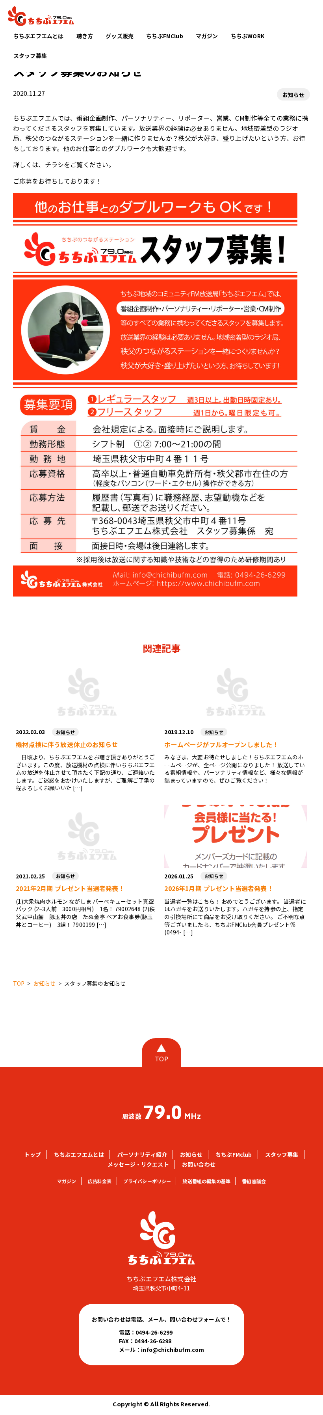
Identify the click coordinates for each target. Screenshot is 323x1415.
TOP (161, 1058)
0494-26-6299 (154, 1332)
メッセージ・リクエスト (138, 1164)
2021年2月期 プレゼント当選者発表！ (70, 888)
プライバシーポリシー (147, 1181)
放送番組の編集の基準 (206, 1181)
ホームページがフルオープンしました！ (221, 744)
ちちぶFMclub (233, 1154)
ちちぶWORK (247, 36)
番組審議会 (254, 1181)
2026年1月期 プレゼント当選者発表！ (218, 888)
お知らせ (293, 95)
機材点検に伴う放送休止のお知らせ (67, 744)
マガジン (207, 36)
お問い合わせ (198, 1164)
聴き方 (84, 36)
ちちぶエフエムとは (38, 36)
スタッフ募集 (30, 56)
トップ (32, 1154)
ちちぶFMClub (164, 36)
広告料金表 (100, 1181)
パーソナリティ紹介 (142, 1154)
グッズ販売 (120, 36)
